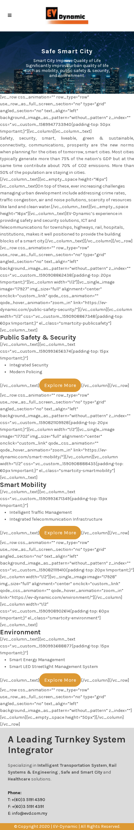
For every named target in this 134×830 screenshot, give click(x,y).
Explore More (60, 385)
